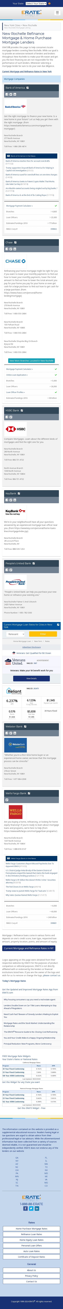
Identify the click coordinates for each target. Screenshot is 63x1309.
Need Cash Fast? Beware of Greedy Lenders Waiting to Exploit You (31, 1015)
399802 (54, 229)
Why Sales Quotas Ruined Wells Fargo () (26, 895)
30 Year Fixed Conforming (13, 1069)
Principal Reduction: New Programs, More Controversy (28, 1043)
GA (17, 1157)
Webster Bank (14, 726)
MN (17, 1176)
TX (46, 1167)
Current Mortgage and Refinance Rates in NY (28, 948)
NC (16, 1167)
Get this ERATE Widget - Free (31, 1108)
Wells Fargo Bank (16, 793)
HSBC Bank (13, 410)
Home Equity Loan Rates (32, 1239)
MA (46, 1163)
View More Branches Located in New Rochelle (31, 360)
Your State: (18, 3)
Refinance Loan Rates (31, 1234)
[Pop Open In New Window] (57, 624)
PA (17, 1173)
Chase (9, 242)
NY (17, 1160)
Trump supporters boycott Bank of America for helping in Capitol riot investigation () (30, 169)
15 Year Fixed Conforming (13, 1072)
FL (46, 1157)
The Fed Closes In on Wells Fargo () (23, 886)
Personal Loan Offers (31, 1245)
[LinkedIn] (14, 94)
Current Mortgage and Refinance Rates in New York (27, 71)
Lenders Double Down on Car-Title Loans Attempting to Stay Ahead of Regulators (30, 1007)
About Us (31, 1270)
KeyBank (11, 493)
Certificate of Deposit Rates (31, 1256)
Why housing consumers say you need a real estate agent (29, 999)
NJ (17, 1179)
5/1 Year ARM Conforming (13, 1102)
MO (46, 1182)
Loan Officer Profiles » (15, 392)
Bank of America (15, 87)
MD (46, 1173)
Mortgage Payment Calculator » (19, 206)
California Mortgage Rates (31, 1062)
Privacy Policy (31, 1275)
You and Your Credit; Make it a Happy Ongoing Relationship (29, 1037)
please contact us (51, 975)
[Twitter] (11, 94)
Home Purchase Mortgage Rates (31, 1228)
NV (46, 1170)
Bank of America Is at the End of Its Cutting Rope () (30, 195)
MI (46, 1176)
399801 (54, 923)
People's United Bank (19, 563)
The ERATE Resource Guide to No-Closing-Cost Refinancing (30, 1031)
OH (16, 1170)
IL (46, 1160)
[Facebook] (7, 94)
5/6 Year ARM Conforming (13, 1076)
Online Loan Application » (17, 375)
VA (46, 1179)
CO (46, 1185)
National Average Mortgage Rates (31, 1088)
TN (16, 1185)
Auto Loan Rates (31, 1251)
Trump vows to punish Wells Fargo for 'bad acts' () (30, 891)
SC (17, 1182)
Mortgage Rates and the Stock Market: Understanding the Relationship (29, 1024)
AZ (17, 1163)
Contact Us (31, 1281)
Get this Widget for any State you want (21, 1082)
